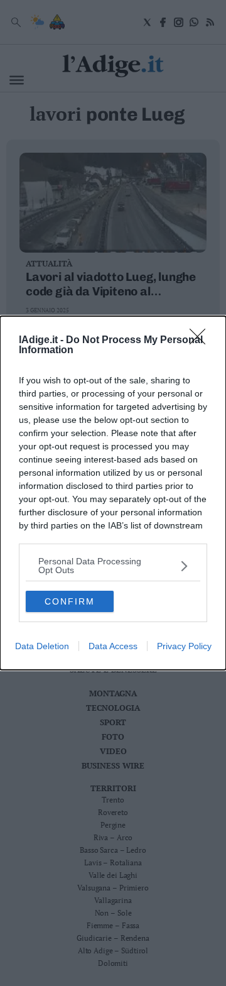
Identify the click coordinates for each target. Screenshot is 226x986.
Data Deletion (42, 646)
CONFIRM (70, 601)
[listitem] (113, 565)
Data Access (113, 646)
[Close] (201, 341)
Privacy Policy (184, 646)
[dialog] (113, 493)
